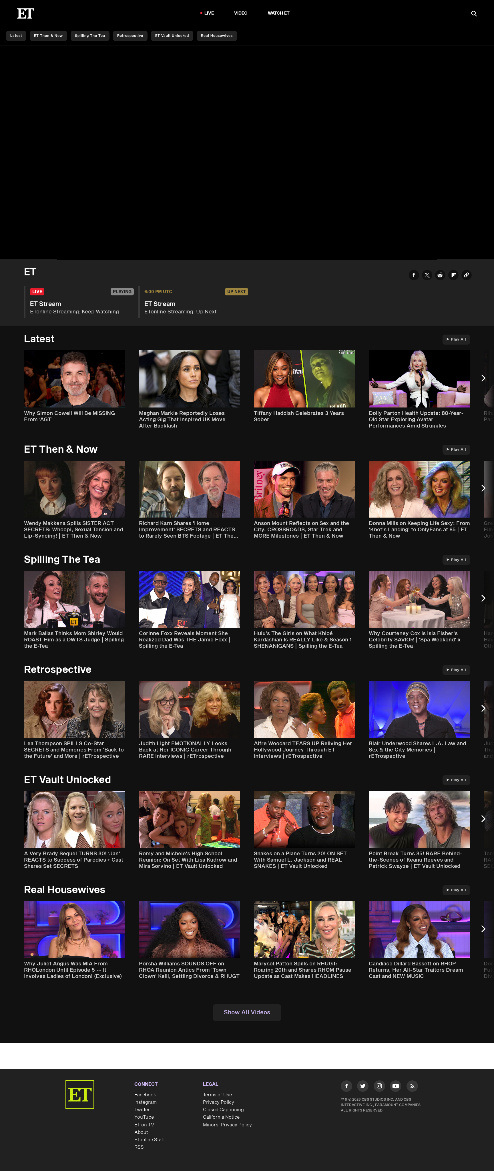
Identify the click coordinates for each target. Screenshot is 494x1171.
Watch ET (279, 13)
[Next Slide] (486, 381)
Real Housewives (217, 36)
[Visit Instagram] (379, 1087)
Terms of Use (217, 1095)
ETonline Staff (149, 1139)
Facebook (145, 1095)
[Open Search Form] (474, 14)
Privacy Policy (218, 1102)
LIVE (209, 13)
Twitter (142, 1109)
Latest (16, 36)
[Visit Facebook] (346, 1087)
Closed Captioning (223, 1109)
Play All (458, 339)
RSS (139, 1147)
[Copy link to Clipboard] (466, 276)
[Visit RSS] (412, 1087)
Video (241, 13)
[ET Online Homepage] (25, 13)
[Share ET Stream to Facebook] (414, 276)
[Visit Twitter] (362, 1087)
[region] (247, 152)
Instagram (145, 1102)
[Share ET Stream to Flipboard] (453, 276)
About (141, 1132)
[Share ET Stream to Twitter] (427, 276)
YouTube (144, 1117)
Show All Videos (247, 1012)
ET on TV (144, 1125)
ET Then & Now (48, 36)
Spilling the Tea (90, 36)
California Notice (221, 1117)
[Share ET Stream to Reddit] (440, 276)
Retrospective (130, 36)
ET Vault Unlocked (172, 36)
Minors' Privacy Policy (227, 1125)
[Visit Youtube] (395, 1086)
